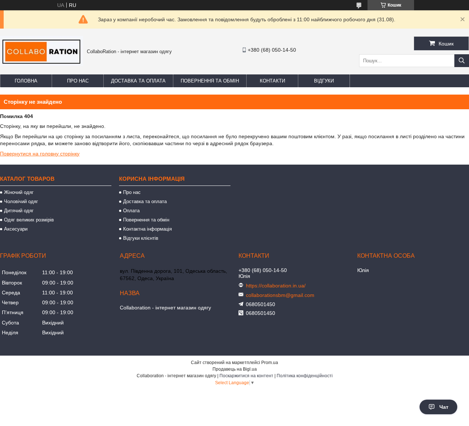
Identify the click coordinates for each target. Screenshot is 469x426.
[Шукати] (461, 60)
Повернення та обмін (210, 81)
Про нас (78, 81)
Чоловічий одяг (21, 201)
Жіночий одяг (19, 192)
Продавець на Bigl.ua (235, 369)
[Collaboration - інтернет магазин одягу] (41, 64)
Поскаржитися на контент (246, 375)
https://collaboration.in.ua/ (276, 286)
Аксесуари (15, 229)
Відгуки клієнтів (140, 238)
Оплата (131, 210)
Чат (443, 407)
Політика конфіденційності (305, 375)
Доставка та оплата (138, 81)
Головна (26, 81)
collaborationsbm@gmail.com (280, 295)
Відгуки (324, 81)
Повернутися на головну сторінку (40, 154)
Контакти (272, 81)
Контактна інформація (147, 229)
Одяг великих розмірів (29, 220)
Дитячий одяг (19, 210)
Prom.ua (269, 362)
